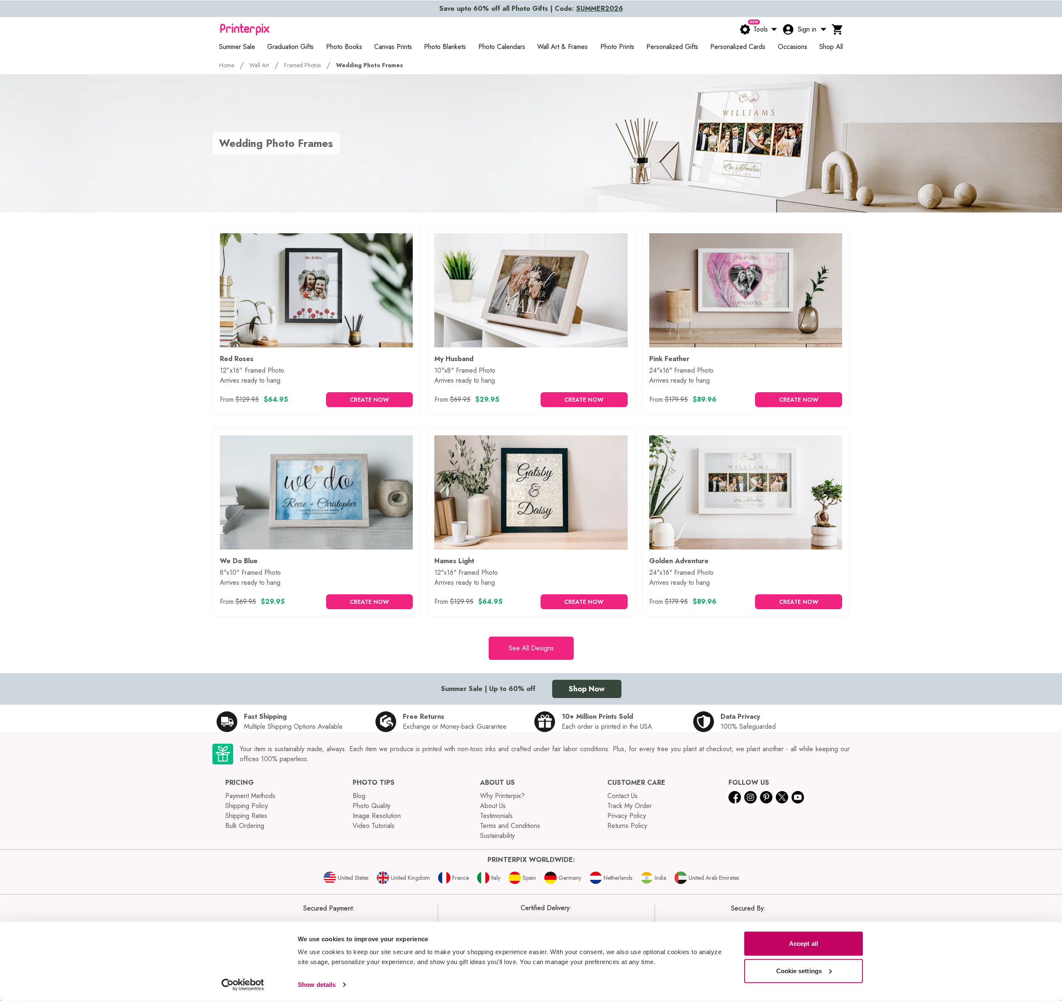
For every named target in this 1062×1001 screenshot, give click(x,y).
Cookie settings (799, 970)
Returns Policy (627, 825)
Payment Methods (250, 796)
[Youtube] (798, 797)
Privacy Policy (626, 815)
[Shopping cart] (837, 29)
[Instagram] (750, 797)
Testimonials (496, 815)
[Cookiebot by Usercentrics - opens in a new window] (243, 985)
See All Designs (531, 648)
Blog (359, 796)
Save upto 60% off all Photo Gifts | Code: (531, 8)
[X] (782, 797)
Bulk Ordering (244, 825)
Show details (317, 984)
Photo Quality (371, 806)
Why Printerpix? (502, 796)
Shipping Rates (246, 815)
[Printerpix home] (245, 29)
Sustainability (497, 835)
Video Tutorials (374, 825)
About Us (493, 806)
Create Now (369, 400)
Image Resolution (377, 815)
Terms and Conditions (510, 825)
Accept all (803, 943)
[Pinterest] (766, 797)
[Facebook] (734, 797)
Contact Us (622, 796)
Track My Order (629, 806)
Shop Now (587, 689)
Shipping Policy (246, 806)
